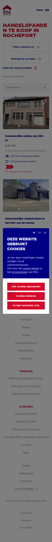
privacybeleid (19, 272)
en (45, 232)
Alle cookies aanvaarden (26, 287)
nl (34, 232)
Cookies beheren (26, 296)
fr (39, 232)
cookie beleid (31, 268)
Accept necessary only (26, 305)
